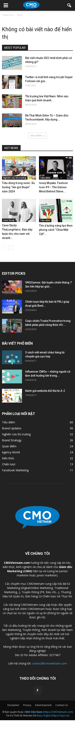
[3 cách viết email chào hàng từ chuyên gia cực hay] (12, 357)
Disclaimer (13, 705)
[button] (69, 5)
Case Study (8, 220)
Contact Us (61, 705)
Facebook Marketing (15, 470)
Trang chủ (7, 15)
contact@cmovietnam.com (49, 663)
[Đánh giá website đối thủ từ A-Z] (12, 396)
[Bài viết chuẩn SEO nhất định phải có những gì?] (12, 63)
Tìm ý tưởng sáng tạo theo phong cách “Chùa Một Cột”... (56, 230)
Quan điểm (9, 446)
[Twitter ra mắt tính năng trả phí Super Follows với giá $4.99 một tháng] (12, 82)
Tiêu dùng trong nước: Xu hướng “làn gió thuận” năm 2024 (18, 187)
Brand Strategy (11, 440)
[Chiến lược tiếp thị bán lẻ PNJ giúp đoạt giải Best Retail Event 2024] (12, 306)
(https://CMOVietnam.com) (48, 712)
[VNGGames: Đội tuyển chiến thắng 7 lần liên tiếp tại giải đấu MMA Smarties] (12, 287)
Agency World (11, 452)
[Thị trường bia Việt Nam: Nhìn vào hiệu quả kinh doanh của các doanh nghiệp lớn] (12, 101)
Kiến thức (8, 458)
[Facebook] (38, 690)
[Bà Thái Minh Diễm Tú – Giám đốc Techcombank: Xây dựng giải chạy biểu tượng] (12, 120)
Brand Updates (11, 428)
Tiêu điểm (45, 177)
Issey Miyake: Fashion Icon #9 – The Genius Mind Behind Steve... (53, 187)
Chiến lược (9, 464)
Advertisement (43, 705)
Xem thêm (36, 135)
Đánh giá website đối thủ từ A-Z (45, 390)
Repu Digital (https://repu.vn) (53, 715)
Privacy (27, 705)
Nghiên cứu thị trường (14, 177)
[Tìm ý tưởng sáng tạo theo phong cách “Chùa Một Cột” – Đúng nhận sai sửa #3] (56, 210)
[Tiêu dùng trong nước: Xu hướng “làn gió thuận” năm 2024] (19, 168)
